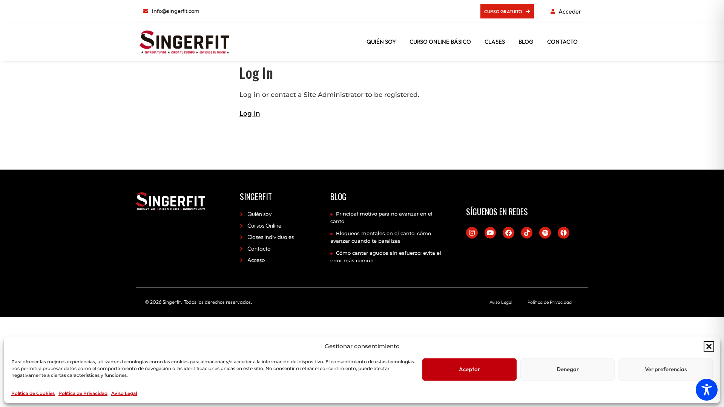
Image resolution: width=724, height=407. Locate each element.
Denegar (568, 369)
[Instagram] (472, 233)
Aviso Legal (124, 393)
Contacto (562, 41)
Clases (495, 41)
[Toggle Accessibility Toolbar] (706, 389)
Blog (526, 41)
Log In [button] (249, 113)
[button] (709, 346)
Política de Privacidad (82, 393)
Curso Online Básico (440, 41)
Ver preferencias (666, 369)
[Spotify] (545, 233)
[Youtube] (490, 233)
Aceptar (469, 369)
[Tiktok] (527, 233)
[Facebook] (508, 233)
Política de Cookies (33, 393)
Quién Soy (381, 41)
